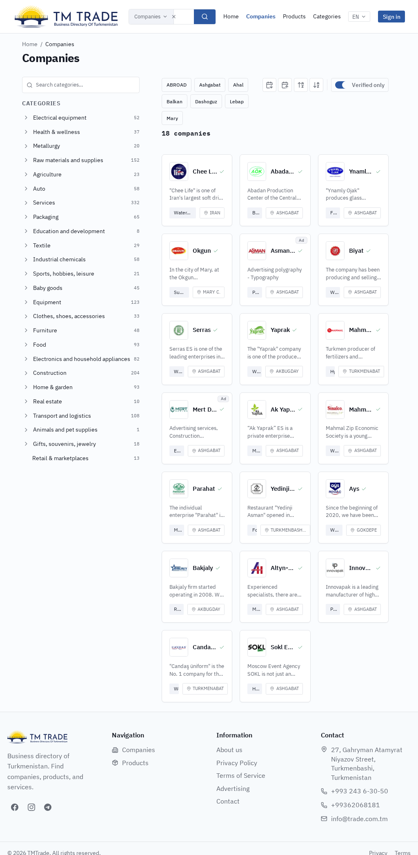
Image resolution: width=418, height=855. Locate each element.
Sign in (391, 16)
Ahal (238, 85)
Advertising (232, 788)
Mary (172, 118)
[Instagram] (31, 807)
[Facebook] (14, 807)
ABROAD (177, 85)
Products (294, 16)
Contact (228, 801)
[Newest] (269, 85)
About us (229, 750)
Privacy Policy (236, 763)
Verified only (368, 85)
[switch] (341, 85)
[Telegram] (47, 807)
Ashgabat (209, 85)
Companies (147, 16)
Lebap (237, 101)
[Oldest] (285, 85)
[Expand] (26, 118)
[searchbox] (81, 85)
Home (231, 16)
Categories (327, 16)
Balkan (174, 101)
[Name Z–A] (316, 85)
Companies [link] (59, 44)
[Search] (205, 16)
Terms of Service (240, 775)
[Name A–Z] (301, 85)
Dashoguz (206, 101)
